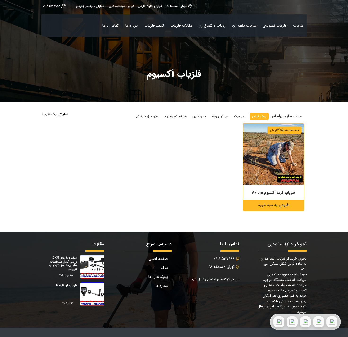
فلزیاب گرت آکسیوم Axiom (273, 193)
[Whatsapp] (200, 292)
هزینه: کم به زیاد (175, 116)
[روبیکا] (278, 321)
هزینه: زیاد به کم (147, 116)
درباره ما (131, 25)
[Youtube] (211, 292)
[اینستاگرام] (292, 321)
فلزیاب (298, 25)
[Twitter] (223, 292)
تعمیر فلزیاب (154, 25)
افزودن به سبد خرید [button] (273, 205)
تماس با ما (110, 25)
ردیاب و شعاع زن (212, 25)
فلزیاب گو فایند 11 (66, 285)
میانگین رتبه (220, 116)
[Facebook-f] (234, 292)
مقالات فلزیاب (181, 25)
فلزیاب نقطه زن (244, 25)
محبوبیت (240, 116)
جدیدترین (199, 116)
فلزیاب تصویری (274, 25)
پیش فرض (259, 116)
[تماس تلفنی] (331, 321)
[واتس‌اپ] (318, 321)
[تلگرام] (305, 321)
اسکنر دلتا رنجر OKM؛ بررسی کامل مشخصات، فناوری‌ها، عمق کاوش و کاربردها (63, 263)
